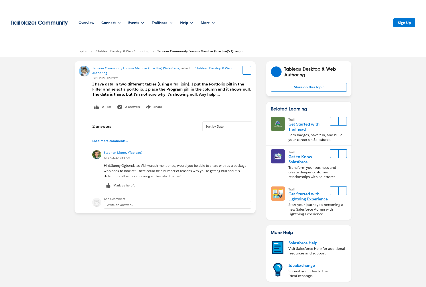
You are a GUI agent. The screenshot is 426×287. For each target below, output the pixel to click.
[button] (309, 87)
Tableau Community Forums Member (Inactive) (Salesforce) (136, 68)
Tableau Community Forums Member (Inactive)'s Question (201, 51)
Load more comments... (110, 141)
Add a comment (114, 199)
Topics (82, 51)
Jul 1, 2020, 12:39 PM (105, 78)
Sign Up (404, 22)
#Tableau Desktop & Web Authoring (121, 51)
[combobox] (227, 126)
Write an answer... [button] (120, 205)
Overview (86, 22)
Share (153, 108)
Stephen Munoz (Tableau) (123, 153)
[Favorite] (247, 70)
